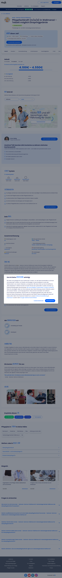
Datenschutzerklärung (42, 296)
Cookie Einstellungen (39, 300)
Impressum (10, 297)
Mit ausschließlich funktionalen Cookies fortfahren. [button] (40, 287)
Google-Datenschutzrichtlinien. (28, 297)
